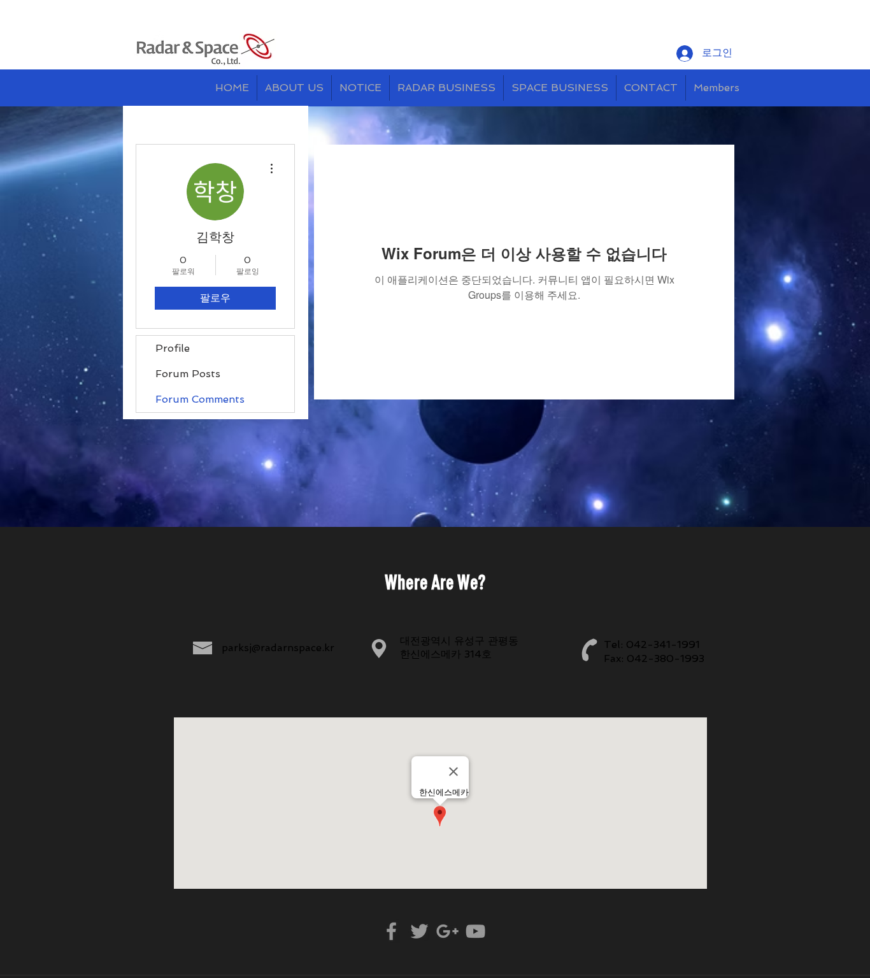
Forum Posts (187, 374)
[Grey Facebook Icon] (391, 931)
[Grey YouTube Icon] (475, 931)
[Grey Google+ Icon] (447, 931)
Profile (172, 348)
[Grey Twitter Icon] (419, 931)
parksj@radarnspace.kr (278, 648)
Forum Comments (200, 399)
